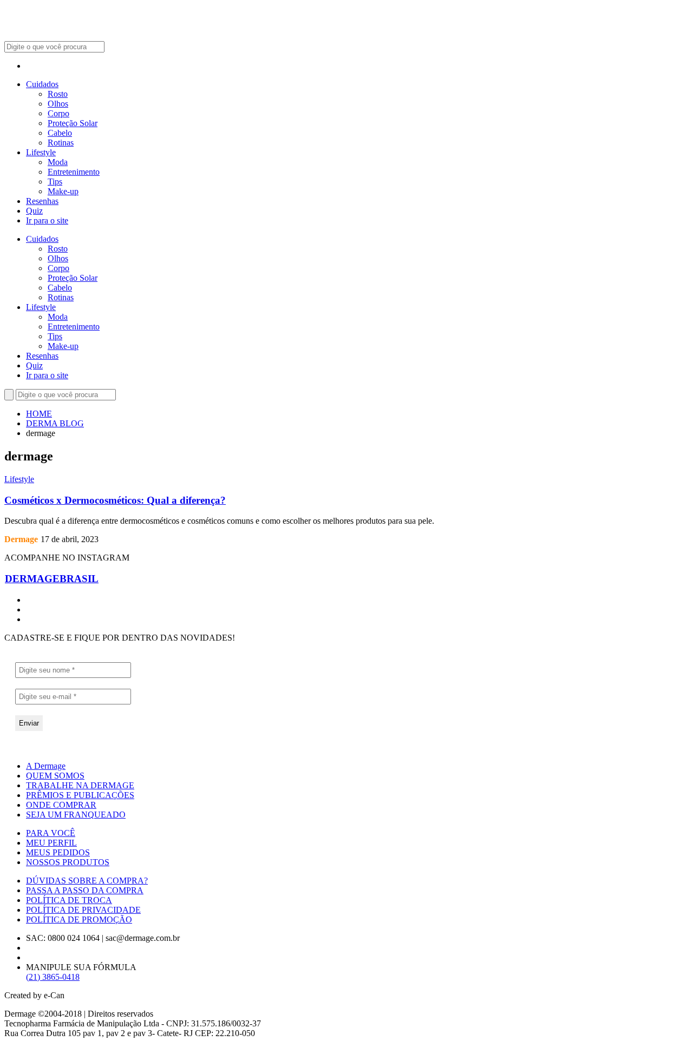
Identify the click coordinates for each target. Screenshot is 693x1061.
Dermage (21, 539)
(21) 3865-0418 (53, 976)
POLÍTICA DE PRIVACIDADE (83, 909)
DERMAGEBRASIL (52, 578)
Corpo (58, 113)
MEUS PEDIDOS (58, 852)
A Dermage (46, 765)
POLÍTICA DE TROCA (69, 900)
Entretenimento (74, 171)
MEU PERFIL (51, 842)
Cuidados (42, 84)
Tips (55, 181)
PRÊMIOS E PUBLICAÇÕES (80, 795)
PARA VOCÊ (50, 833)
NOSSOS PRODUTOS (67, 862)
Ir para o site (47, 220)
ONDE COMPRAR (61, 804)
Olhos (58, 103)
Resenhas (42, 201)
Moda (58, 162)
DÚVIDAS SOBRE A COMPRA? (87, 880)
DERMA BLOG (55, 423)
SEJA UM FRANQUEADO (76, 814)
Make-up (63, 191)
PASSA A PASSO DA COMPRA (84, 890)
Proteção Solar (72, 123)
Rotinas (61, 142)
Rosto (58, 93)
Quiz (34, 210)
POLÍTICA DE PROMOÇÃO (79, 919)
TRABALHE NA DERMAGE (80, 785)
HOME (39, 413)
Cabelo (60, 132)
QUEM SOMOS (55, 775)
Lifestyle (41, 152)
